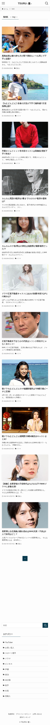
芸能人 (8, 696)
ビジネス (8, 663)
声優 (7, 669)
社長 (7, 690)
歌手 (7, 685)
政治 (7, 674)
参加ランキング (25, 717)
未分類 (8, 680)
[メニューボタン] (3, 3)
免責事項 (11, 714)
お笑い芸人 (9, 647)
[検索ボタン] (46, 3)
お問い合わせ (37, 714)
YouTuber (9, 642)
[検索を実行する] (45, 625)
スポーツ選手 (10, 653)
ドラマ (8, 658)
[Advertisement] (25, 594)
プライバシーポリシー (23, 714)
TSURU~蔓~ (25, 3)
